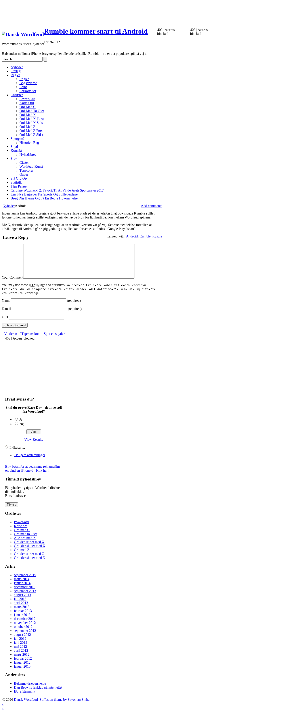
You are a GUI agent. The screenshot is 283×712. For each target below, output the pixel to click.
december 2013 (24, 587)
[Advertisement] (82, 12)
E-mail (6, 309)
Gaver (23, 174)
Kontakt (16, 150)
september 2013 (25, 591)
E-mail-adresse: (16, 495)
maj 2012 (20, 646)
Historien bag (29, 142)
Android (132, 236)
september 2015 (25, 575)
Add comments (151, 206)
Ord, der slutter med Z (29, 558)
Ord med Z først (31, 131)
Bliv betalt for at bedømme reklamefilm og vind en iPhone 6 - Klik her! (32, 468)
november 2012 (25, 623)
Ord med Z (27, 127)
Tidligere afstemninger (29, 455)
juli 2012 (20, 638)
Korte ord (26, 103)
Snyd (14, 146)
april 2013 (21, 603)
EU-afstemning (24, 691)
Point (23, 87)
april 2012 (21, 650)
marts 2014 (21, 579)
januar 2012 (22, 662)
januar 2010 (22, 666)
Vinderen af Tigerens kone (22, 334)
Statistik (16, 182)
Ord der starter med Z (29, 554)
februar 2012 (23, 658)
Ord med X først (31, 119)
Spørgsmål (18, 139)
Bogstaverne (28, 83)
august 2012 (22, 634)
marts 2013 (21, 607)
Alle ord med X (25, 538)
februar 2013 (23, 611)
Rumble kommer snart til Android (96, 31)
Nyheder (17, 67)
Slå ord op (19, 178)
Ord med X (27, 115)
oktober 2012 (23, 626)
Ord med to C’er (31, 111)
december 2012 (24, 619)
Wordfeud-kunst (31, 166)
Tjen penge (19, 186)
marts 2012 (21, 654)
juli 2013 (20, 599)
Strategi (16, 71)
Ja (20, 419)
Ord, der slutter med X (29, 546)
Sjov (14, 158)
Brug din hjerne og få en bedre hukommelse (44, 198)
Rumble (145, 236)
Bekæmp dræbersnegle (30, 683)
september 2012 (25, 630)
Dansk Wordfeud (26, 699)
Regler (15, 75)
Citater (24, 162)
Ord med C (27, 107)
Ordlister (17, 95)
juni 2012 (20, 642)
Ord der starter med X (29, 542)
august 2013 (22, 595)
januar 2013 (22, 615)
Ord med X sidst (31, 123)
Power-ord (27, 99)
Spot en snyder (54, 334)
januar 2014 (22, 583)
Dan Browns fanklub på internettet (38, 687)
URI (5, 317)
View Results (33, 439)
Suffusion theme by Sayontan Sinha (65, 699)
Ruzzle (157, 236)
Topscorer (26, 170)
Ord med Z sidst (31, 135)
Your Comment (12, 277)
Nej (22, 424)
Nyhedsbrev (27, 154)
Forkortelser (27, 91)
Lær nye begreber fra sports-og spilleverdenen (45, 194)
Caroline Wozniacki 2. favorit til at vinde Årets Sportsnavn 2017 (57, 190)
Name (6, 300)
